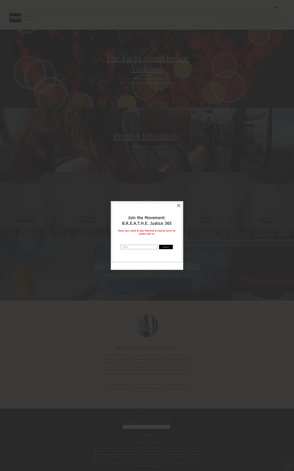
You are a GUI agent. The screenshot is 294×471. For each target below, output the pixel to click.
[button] (178, 205)
